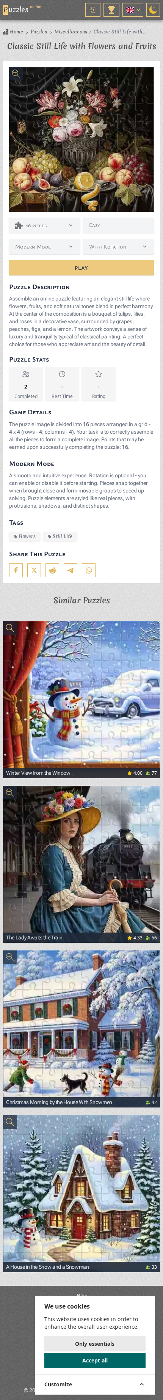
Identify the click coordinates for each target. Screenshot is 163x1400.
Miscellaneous (71, 32)
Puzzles (39, 32)
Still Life (62, 536)
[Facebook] (16, 570)
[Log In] (92, 10)
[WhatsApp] (89, 570)
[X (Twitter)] (34, 570)
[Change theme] (153, 10)
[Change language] (132, 10)
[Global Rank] (111, 10)
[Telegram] (70, 570)
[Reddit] (52, 570)
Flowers (27, 536)
